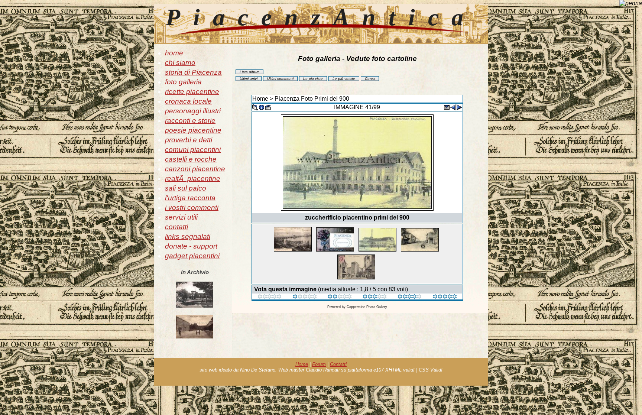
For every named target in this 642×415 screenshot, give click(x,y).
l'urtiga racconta (190, 198)
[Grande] (445, 297)
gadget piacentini (192, 256)
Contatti (338, 364)
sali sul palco (185, 188)
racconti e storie (190, 120)
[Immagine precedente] (453, 107)
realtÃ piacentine (192, 178)
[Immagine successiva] (459, 107)
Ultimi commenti (280, 79)
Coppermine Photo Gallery (367, 307)
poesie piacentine (193, 130)
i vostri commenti (191, 207)
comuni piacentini (193, 149)
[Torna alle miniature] (255, 107)
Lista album (249, 72)
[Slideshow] (268, 107)
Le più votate (344, 79)
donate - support (191, 246)
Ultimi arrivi (248, 79)
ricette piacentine (192, 91)
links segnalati (187, 236)
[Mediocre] (305, 297)
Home (260, 98)
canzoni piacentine (195, 169)
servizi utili (181, 217)
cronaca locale (188, 101)
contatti (176, 227)
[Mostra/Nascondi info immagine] (262, 107)
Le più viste (313, 79)
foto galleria (183, 82)
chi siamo (180, 63)
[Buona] (375, 297)
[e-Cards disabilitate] (447, 107)
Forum (319, 364)
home (174, 53)
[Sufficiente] (340, 297)
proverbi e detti (188, 140)
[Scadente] (269, 297)
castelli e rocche (191, 159)
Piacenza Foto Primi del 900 (312, 98)
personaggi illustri (193, 111)
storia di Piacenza (193, 72)
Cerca (370, 79)
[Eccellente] (410, 297)
